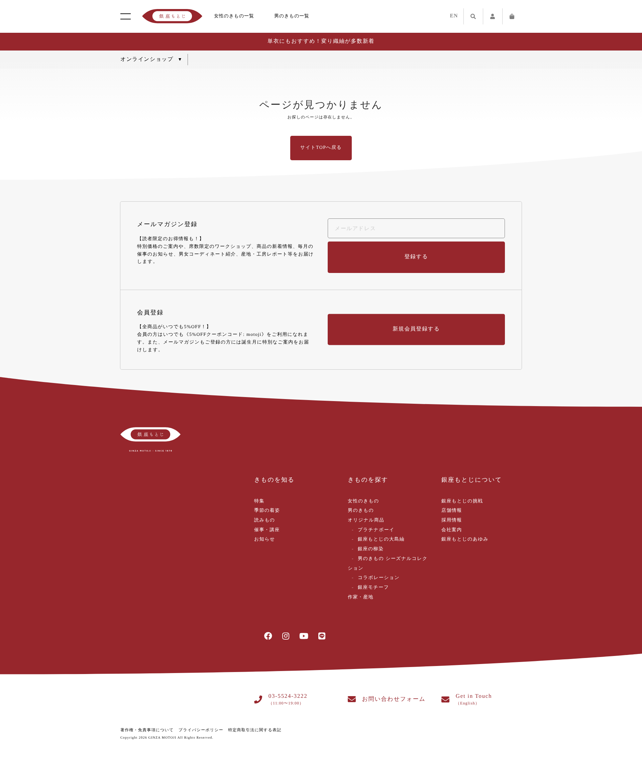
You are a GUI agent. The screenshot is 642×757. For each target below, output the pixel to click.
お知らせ (264, 539)
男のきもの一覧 (291, 16)
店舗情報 (451, 510)
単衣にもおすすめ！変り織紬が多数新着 (321, 41)
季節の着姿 (267, 510)
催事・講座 (267, 530)
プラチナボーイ (376, 530)
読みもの (264, 520)
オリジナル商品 (366, 520)
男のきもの (361, 510)
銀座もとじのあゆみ (465, 539)
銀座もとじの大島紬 (381, 539)
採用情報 (451, 520)
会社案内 (451, 530)
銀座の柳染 (371, 549)
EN (454, 16)
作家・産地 (360, 597)
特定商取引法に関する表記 (254, 730)
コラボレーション (379, 577)
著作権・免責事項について (147, 730)
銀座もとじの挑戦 (462, 501)
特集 (259, 501)
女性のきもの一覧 (234, 16)
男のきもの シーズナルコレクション (388, 563)
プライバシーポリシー (201, 730)
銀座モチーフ (373, 587)
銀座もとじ (172, 16)
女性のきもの (363, 501)
